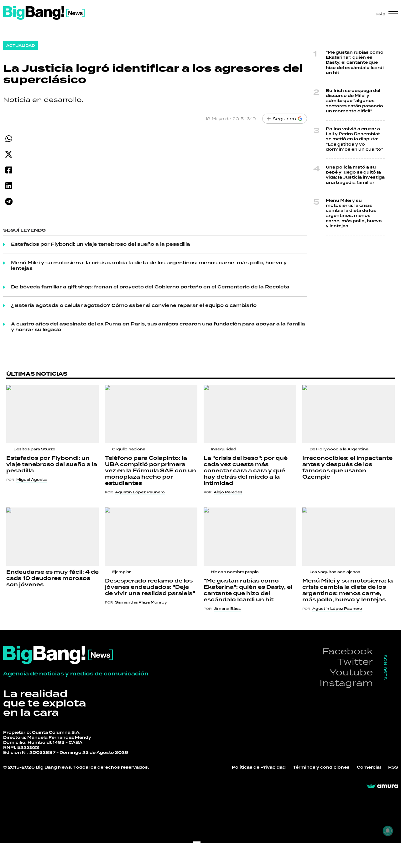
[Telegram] (8, 201)
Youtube (351, 672)
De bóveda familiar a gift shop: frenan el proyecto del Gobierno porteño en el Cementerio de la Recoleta (150, 287)
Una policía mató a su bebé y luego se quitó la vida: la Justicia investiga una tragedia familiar (355, 175)
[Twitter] (8, 154)
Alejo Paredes (228, 492)
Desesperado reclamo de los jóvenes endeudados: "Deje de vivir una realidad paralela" (150, 587)
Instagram (346, 683)
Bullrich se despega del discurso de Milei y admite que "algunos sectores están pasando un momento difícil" (354, 101)
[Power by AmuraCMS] (382, 786)
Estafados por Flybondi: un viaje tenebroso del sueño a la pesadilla (100, 244)
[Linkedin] (8, 185)
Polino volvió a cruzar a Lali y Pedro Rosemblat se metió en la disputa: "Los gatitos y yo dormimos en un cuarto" (354, 139)
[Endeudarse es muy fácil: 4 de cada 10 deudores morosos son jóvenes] (52, 536)
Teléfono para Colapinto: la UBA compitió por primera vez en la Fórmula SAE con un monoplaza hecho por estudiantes (150, 470)
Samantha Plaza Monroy (141, 602)
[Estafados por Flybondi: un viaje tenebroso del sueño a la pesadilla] (52, 414)
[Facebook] (8, 169)
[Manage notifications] (388, 831)
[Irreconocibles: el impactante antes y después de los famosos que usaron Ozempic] (348, 414)
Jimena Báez (227, 608)
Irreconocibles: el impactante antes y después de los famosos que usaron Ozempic (347, 467)
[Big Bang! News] (44, 13)
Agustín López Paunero (140, 492)
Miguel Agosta (31, 479)
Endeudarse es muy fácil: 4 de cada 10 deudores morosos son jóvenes (52, 578)
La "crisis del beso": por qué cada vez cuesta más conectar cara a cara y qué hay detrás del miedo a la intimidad (246, 470)
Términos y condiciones (321, 768)
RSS (393, 768)
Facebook (347, 651)
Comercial (369, 768)
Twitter (355, 661)
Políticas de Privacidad (259, 768)
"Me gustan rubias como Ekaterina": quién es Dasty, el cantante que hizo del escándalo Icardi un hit (355, 63)
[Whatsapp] (8, 138)
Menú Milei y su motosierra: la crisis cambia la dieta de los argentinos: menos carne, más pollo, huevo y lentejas (149, 266)
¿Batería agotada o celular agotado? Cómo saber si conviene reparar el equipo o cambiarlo (134, 305)
